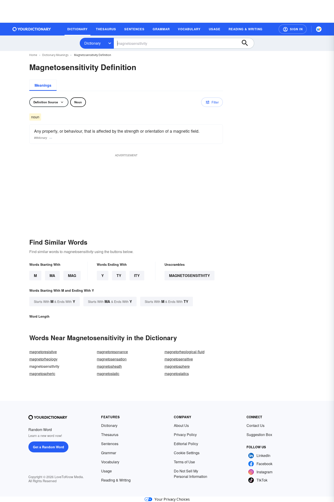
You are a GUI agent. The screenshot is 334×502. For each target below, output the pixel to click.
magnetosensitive (179, 359)
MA (52, 275)
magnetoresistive (43, 351)
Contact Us (255, 425)
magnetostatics (177, 373)
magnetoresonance (112, 351)
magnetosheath (109, 366)
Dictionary (92, 43)
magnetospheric (42, 373)
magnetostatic (108, 373)
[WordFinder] (319, 29)
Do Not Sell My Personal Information (190, 473)
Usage (106, 471)
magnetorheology (43, 359)
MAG (72, 275)
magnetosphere (177, 366)
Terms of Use (184, 461)
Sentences (109, 443)
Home (33, 55)
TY (119, 275)
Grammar (108, 452)
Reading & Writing (116, 480)
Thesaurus (109, 434)
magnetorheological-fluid (184, 351)
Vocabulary (110, 461)
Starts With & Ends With (54, 301)
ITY (137, 275)
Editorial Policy (186, 443)
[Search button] (247, 43)
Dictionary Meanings (55, 55)
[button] (293, 29)
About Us (181, 425)
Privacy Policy (185, 434)
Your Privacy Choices (172, 499)
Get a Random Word (48, 447)
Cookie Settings (186, 452)
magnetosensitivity (189, 275)
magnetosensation (112, 359)
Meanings (43, 85)
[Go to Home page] (31, 29)
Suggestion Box (259, 434)
